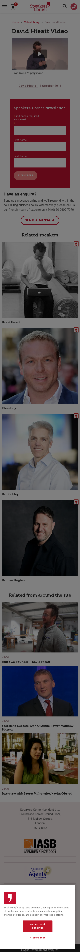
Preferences (37, 937)
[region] (37, 917)
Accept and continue (37, 926)
